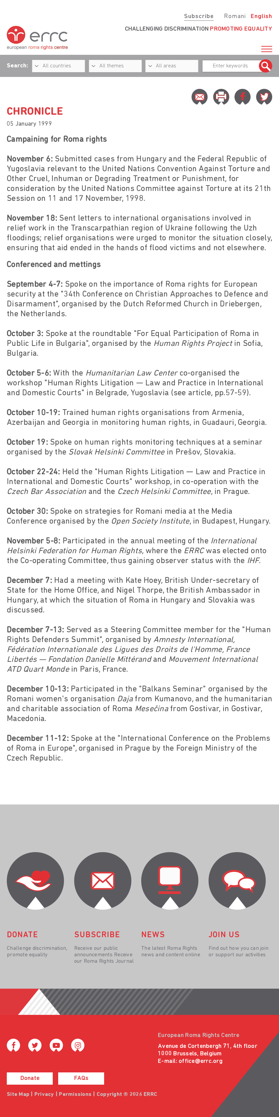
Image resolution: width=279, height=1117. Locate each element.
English (261, 17)
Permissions (75, 1094)
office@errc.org (201, 1061)
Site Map (18, 1094)
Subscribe (199, 17)
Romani (235, 17)
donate (22, 935)
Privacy (44, 1094)
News (153, 935)
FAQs (81, 1078)
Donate (29, 1078)
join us (224, 935)
